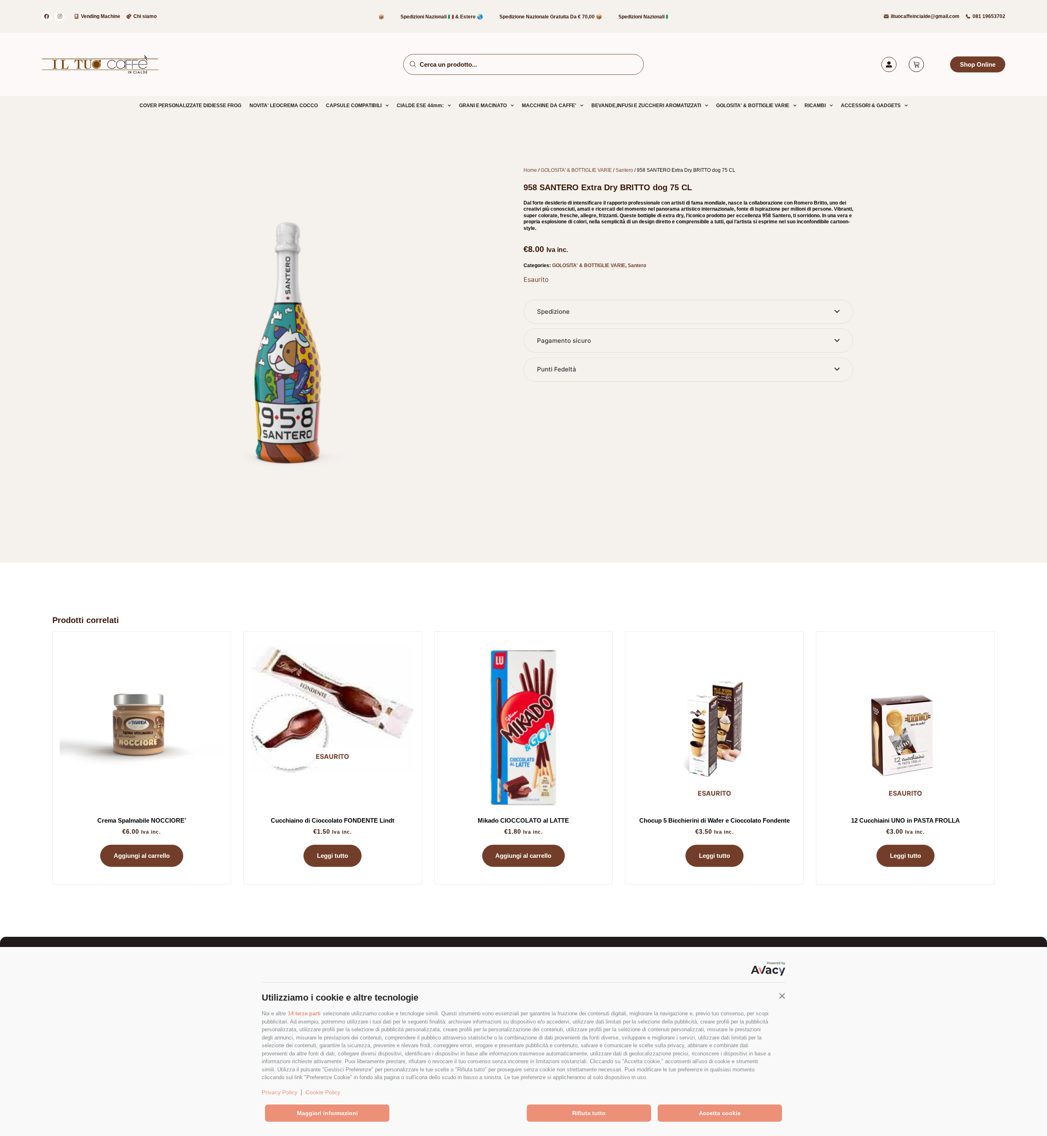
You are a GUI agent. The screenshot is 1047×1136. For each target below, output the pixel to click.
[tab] (688, 312)
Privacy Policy (279, 1092)
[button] (782, 995)
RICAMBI (815, 105)
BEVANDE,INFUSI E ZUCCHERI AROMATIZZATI (646, 105)
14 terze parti (304, 1013)
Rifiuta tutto (589, 1113)
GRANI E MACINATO (483, 105)
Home (530, 170)
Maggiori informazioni (327, 1113)
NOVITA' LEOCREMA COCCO (283, 105)
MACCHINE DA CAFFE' (549, 105)
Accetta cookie (720, 1113)
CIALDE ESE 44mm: (420, 105)
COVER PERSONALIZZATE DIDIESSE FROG (190, 105)
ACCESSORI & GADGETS (871, 105)
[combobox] (523, 64)
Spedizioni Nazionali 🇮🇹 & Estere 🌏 (415, 17)
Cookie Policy (323, 1092)
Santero (624, 170)
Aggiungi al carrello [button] (142, 855)
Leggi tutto (332, 855)
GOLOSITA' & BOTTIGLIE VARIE (752, 105)
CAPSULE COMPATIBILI (354, 105)
